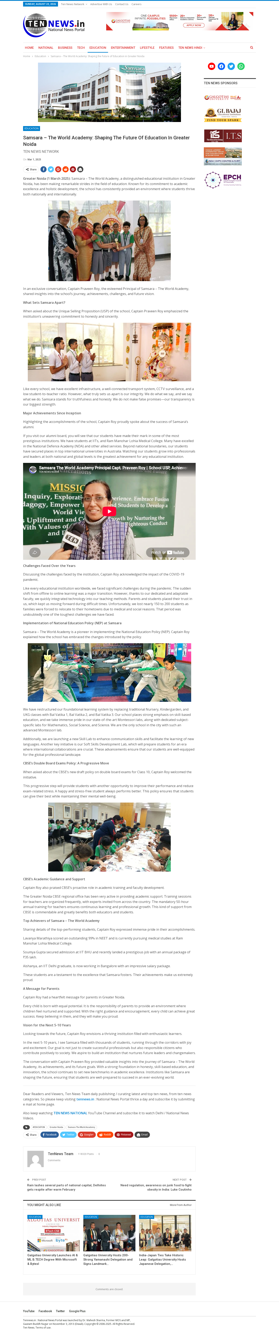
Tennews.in (29, 1320)
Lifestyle (147, 48)
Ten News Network (72, 4)
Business (65, 48)
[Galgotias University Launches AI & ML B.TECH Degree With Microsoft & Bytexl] (53, 1233)
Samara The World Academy (81, 1127)
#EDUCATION (39, 1127)
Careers (137, 4)
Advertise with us (101, 4)
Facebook (45, 1311)
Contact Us (121, 4)
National (45, 48)
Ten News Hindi (190, 48)
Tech (81, 48)
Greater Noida (56, 1127)
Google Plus (77, 1311)
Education (97, 48)
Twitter (60, 1311)
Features (166, 48)
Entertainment (123, 48)
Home (29, 48)
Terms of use (43, 1327)
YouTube (29, 1311)
